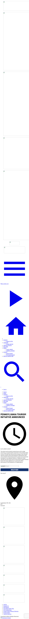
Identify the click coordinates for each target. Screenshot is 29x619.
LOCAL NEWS (9, 349)
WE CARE (5, 346)
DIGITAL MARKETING (8, 356)
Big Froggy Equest (10, 354)
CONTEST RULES (7, 345)
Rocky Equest (9, 353)
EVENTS (5, 340)
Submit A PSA (9, 341)
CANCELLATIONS (10, 350)
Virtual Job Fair (9, 344)
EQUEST (5, 352)
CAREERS (5, 342)
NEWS (4, 348)
